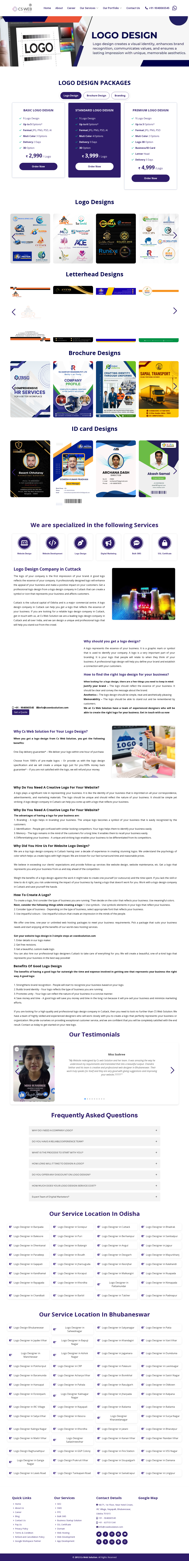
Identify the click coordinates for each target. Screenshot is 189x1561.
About (59, 8)
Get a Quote (20, 712)
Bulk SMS (61, 1516)
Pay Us (18, 1525)
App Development (65, 1541)
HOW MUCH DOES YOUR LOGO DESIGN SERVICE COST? (64, 1185)
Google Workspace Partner (28, 1541)
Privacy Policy (21, 1529)
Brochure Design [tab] (96, 95)
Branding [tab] (120, 95)
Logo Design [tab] (71, 95)
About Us (19, 1508)
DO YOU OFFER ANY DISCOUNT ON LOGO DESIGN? (61, 1174)
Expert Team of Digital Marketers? (50, 1196)
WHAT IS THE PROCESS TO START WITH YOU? (57, 1152)
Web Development (66, 1537)
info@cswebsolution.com (110, 1526)
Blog (17, 1516)
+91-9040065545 (158, 8)
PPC (59, 1512)
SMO (59, 1508)
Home (47, 8)
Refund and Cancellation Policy (29, 1537)
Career (71, 8)
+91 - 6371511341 (107, 1522)
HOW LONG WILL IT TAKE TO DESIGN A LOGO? (58, 1163)
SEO (59, 1504)
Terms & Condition (24, 1533)
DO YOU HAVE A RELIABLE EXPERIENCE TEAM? (58, 1141)
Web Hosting (63, 1533)
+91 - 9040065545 (107, 1518)
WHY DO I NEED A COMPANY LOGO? (52, 1130)
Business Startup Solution (69, 1520)
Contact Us (133, 8)
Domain (61, 1529)
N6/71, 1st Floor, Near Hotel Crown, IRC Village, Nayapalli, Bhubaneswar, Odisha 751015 (114, 1509)
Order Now (38, 166)
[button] (14, 235)
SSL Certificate (64, 1525)
